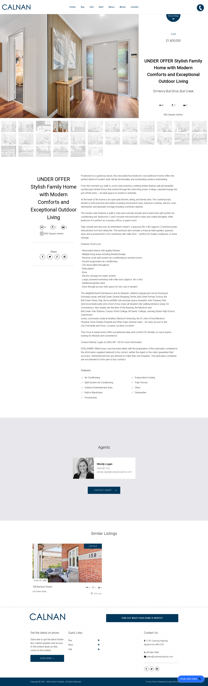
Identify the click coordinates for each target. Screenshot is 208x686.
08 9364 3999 (152, 652)
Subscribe (46, 658)
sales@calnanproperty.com (160, 656)
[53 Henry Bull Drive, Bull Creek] (69, 66)
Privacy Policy (151, 682)
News (111, 7)
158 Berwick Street (42, 586)
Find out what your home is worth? (142, 618)
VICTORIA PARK (39, 591)
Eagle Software (174, 682)
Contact (135, 7)
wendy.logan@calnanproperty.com (114, 472)
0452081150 (103, 468)
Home (72, 7)
